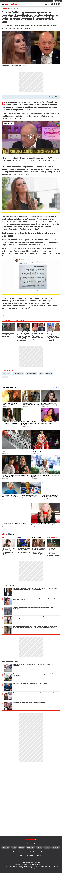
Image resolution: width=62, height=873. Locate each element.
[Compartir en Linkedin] (56, 97)
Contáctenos (34, 852)
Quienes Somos (22, 852)
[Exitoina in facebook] (55, 4)
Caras (14, 847)
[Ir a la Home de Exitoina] (12, 4)
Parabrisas (56, 847)
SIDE (41, 373)
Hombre (47, 847)
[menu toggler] (3, 4)
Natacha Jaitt (6, 373)
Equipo (53, 852)
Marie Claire (30, 847)
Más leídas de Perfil (10, 661)
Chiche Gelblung (12, 102)
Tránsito (39, 855)
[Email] (59, 97)
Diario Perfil (6, 847)
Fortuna (39, 847)
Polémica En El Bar (31, 373)
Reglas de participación (27, 855)
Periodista (49, 373)
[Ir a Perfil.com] (56, 1)
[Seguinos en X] (59, 4)
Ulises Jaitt (6, 240)
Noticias (21, 847)
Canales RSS (11, 852)
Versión (5, 377)
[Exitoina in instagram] (52, 4)
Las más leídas (8, 585)
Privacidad (44, 852)
